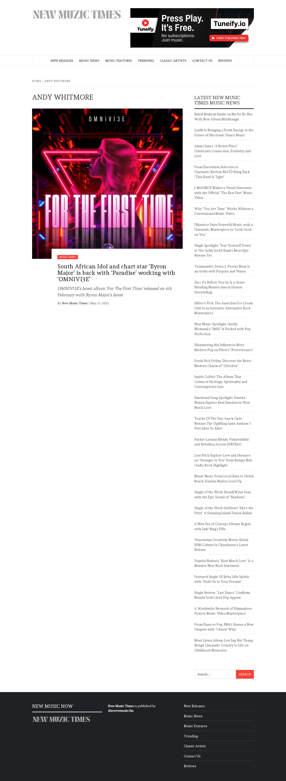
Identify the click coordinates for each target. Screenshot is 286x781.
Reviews (225, 61)
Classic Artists (173, 61)
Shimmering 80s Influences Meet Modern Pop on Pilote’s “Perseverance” (224, 347)
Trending (146, 61)
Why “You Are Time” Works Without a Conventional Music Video (223, 211)
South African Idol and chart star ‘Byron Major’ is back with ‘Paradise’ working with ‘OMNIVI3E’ (116, 273)
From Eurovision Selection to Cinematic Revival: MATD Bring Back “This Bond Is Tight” (222, 172)
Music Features (118, 61)
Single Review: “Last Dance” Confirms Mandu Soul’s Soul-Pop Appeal (222, 595)
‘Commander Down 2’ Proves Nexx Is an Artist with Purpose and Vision (222, 268)
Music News (89, 61)
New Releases (62, 61)
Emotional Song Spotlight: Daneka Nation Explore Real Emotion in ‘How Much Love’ (222, 403)
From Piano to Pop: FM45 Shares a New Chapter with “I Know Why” (224, 627)
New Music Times (75, 303)
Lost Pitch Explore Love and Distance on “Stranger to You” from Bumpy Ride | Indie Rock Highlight (223, 460)
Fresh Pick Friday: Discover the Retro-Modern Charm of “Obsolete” (223, 363)
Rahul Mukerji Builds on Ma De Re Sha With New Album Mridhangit (223, 116)
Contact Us (202, 61)
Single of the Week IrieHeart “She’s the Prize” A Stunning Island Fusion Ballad (223, 510)
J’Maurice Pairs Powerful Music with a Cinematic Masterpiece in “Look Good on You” (223, 230)
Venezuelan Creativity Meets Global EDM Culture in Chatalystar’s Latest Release (221, 545)
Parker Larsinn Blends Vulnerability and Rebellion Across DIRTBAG (221, 441)
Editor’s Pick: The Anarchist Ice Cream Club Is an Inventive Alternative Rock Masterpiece (223, 308)
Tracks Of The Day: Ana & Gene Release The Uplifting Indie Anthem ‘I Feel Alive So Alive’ (222, 423)
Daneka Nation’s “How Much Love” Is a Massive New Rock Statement (223, 563)
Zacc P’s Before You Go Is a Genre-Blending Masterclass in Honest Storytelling (220, 287)
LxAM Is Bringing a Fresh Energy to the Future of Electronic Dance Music (224, 132)
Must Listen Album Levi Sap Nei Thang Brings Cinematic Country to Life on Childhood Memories (223, 645)
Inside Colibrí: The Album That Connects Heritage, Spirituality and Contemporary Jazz (220, 382)
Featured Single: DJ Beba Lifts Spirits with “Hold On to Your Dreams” (221, 579)
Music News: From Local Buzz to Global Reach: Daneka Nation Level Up (224, 478)
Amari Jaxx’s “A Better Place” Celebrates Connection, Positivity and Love (222, 151)
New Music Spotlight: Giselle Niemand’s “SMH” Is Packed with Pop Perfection (222, 329)
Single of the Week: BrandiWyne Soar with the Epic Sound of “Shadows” (222, 494)
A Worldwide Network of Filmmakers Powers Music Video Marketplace (223, 611)
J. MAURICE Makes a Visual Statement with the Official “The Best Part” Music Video (223, 193)
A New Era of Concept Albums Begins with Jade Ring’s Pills (222, 526)
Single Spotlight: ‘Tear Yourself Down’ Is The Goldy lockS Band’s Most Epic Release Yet (222, 250)
